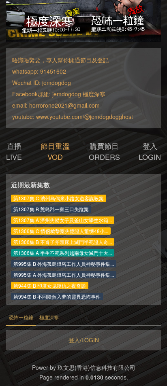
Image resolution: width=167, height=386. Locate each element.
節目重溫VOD (55, 151)
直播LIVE (14, 151)
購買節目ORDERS (104, 151)
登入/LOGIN (84, 340)
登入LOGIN (150, 151)
